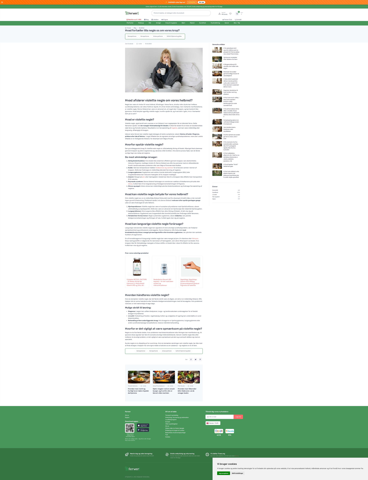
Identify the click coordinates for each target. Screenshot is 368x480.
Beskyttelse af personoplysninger (175, 432)
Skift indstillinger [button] (237, 473)
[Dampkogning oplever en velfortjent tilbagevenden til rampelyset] (217, 122)
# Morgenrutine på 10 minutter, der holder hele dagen (230, 66)
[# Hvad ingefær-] (217, 166)
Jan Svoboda (129, 44)
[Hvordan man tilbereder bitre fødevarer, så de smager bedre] (189, 377)
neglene (174, 128)
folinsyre (195, 238)
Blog (147, 19)
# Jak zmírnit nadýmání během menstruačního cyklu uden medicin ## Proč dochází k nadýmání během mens (231, 83)
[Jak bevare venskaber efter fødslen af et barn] (217, 59)
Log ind (238, 417)
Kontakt (239, 19)
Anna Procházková (158, 386)
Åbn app (201, 2)
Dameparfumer (132, 36)
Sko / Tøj (237, 23)
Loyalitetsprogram (171, 419)
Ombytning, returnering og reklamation (177, 417)
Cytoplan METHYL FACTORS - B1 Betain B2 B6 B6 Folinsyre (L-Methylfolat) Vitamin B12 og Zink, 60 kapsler (137, 282)
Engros (165, 19)
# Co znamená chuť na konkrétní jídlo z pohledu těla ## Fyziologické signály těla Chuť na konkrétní (230, 146)
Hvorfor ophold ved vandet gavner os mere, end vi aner (231, 136)
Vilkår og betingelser (171, 424)
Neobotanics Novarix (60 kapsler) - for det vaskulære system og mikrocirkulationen (163, 282)
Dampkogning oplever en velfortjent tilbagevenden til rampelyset (231, 122)
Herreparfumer (144, 36)
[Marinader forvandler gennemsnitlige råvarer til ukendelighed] (217, 74)
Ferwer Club (228, 19)
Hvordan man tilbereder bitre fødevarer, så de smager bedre (187, 391)
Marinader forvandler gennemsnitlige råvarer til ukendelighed (231, 73)
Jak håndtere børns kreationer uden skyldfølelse (229, 129)
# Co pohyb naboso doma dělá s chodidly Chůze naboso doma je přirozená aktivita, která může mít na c (231, 112)
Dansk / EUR (213, 423)
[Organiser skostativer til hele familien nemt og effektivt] (217, 92)
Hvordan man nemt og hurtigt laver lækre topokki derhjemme (138, 391)
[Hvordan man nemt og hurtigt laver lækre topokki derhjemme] (139, 377)
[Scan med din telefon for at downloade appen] (130, 428)
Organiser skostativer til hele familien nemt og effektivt (230, 92)
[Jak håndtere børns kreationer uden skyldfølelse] (217, 129)
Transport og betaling (171, 415)
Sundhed (141, 28)
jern (143, 177)
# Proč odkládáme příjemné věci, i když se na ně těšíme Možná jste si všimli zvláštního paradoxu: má (231, 157)
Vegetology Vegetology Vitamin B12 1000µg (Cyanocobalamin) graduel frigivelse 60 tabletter (189, 282)
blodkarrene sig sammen (164, 168)
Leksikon (156, 19)
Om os (127, 415)
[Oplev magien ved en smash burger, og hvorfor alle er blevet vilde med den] (164, 377)
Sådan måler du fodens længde (174, 428)
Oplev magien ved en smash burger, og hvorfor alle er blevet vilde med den (164, 391)
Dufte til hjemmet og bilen (174, 36)
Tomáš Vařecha (132, 386)
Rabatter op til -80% (134, 19)
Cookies (167, 437)
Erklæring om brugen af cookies (174, 430)
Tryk (166, 435)
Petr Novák (181, 386)
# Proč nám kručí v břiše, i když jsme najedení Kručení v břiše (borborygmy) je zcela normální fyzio (231, 101)
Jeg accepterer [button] (223, 473)
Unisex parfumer (158, 36)
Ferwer (129, 28)
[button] (143, 425)
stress (130, 184)
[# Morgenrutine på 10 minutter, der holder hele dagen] (217, 66)
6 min (140, 44)
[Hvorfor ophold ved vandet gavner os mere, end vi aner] (217, 137)
